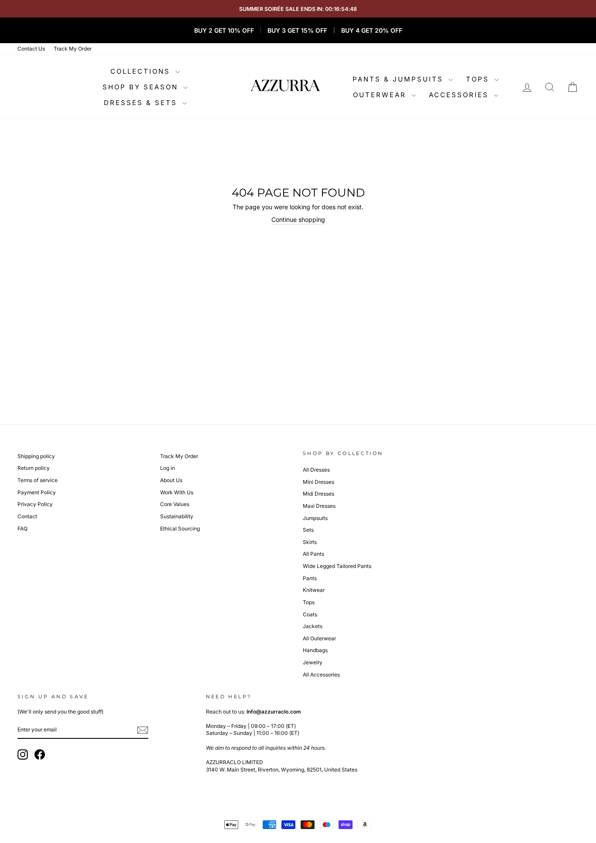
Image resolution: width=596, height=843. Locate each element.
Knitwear (314, 590)
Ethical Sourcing (180, 528)
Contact (27, 516)
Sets (308, 530)
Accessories (460, 95)
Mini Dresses (318, 482)
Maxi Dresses (319, 506)
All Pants (313, 554)
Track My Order (73, 48)
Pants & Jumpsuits (399, 79)
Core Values (174, 504)
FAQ (22, 528)
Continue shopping (298, 219)
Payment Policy (36, 492)
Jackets (312, 626)
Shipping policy (36, 456)
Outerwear (381, 95)
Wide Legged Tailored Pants (337, 566)
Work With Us (176, 492)
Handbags (315, 650)
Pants (310, 578)
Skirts (310, 542)
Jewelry (312, 662)
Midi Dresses (318, 493)
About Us (171, 480)
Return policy (33, 468)
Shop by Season (142, 87)
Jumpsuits (315, 518)
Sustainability (176, 516)
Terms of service (37, 480)
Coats (310, 614)
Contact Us (31, 48)
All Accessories (321, 674)
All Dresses (316, 469)
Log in (167, 468)
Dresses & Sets (142, 103)
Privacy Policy (35, 504)
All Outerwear (319, 638)
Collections (141, 71)
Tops (479, 79)
